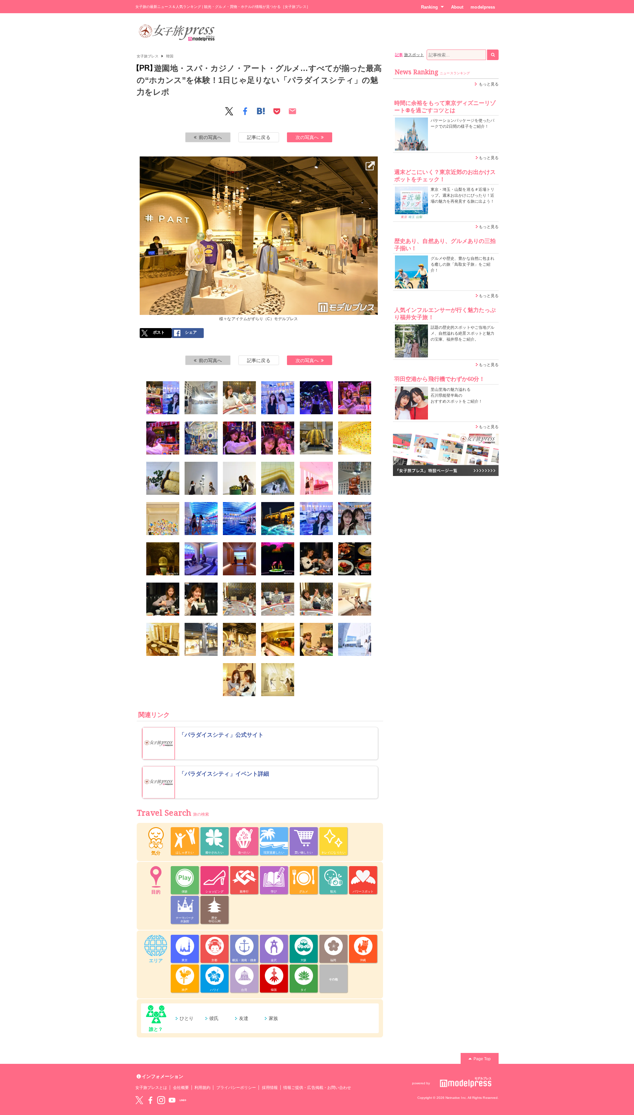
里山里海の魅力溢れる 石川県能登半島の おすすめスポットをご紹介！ (456, 395)
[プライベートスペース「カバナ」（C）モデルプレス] (201, 558)
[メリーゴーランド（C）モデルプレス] (201, 438)
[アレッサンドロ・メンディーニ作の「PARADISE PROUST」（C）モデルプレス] (162, 518)
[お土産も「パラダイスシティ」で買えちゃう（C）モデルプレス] (316, 639)
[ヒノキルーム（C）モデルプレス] (239, 558)
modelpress (483, 7)
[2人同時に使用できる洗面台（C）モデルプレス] (162, 639)
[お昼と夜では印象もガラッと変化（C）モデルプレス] (316, 518)
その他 (333, 979)
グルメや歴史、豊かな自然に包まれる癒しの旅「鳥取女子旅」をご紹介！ (462, 264)
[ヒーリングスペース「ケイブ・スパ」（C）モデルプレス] (162, 558)
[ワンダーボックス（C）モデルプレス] (316, 397)
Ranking (429, 7)
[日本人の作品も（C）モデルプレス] (162, 478)
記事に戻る (258, 137)
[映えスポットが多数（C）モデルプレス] (277, 397)
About (457, 7)
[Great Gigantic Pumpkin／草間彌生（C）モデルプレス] (316, 438)
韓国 (169, 56)
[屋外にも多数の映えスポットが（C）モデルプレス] (277, 478)
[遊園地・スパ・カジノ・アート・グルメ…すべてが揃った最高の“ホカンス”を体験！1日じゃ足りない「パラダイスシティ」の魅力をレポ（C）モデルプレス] (162, 397)
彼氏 (214, 1018)
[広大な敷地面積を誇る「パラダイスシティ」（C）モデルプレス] (354, 639)
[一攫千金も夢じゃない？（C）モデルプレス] (316, 599)
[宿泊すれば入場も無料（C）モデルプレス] (239, 478)
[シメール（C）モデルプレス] (201, 518)
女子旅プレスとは (151, 1087)
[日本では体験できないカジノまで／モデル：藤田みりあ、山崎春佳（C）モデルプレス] (239, 397)
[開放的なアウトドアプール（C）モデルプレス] (277, 518)
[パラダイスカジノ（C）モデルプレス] (239, 599)
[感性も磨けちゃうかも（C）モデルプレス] (201, 478)
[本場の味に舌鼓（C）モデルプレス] (162, 599)
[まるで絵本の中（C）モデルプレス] (277, 438)
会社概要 (181, 1087)
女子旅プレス (147, 56)
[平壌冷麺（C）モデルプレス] (201, 599)
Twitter (139, 1100)
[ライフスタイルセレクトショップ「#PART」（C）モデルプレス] (201, 639)
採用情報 (270, 1087)
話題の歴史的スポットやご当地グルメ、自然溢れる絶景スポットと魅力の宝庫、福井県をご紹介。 (462, 333)
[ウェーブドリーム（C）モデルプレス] (277, 558)
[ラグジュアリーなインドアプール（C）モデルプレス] (239, 518)
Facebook (150, 1100)
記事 (399, 54)
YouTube (172, 1100)
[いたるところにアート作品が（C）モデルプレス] (354, 438)
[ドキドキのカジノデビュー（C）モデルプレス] (277, 599)
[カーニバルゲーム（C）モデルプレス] (354, 397)
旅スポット (414, 54)
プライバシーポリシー (236, 1087)
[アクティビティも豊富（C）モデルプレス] (162, 438)
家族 (273, 1018)
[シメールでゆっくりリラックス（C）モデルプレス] (354, 518)
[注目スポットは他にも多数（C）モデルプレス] (277, 679)
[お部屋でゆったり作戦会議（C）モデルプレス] (239, 679)
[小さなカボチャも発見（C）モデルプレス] (277, 639)
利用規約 (202, 1087)
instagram (161, 1100)
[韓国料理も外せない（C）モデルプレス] (316, 558)
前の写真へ (210, 137)
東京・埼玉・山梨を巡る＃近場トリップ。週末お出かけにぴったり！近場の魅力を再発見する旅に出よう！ (462, 195)
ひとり (187, 1018)
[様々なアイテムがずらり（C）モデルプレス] (259, 160)
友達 (243, 1018)
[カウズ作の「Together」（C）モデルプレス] (354, 478)
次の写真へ (307, 137)
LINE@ (183, 1100)
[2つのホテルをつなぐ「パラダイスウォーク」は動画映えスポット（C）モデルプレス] (316, 478)
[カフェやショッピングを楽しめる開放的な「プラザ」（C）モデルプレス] (201, 397)
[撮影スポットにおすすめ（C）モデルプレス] (239, 438)
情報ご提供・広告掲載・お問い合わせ (317, 1087)
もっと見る (489, 84)
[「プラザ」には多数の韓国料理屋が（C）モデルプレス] (354, 558)
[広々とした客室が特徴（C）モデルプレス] (354, 599)
